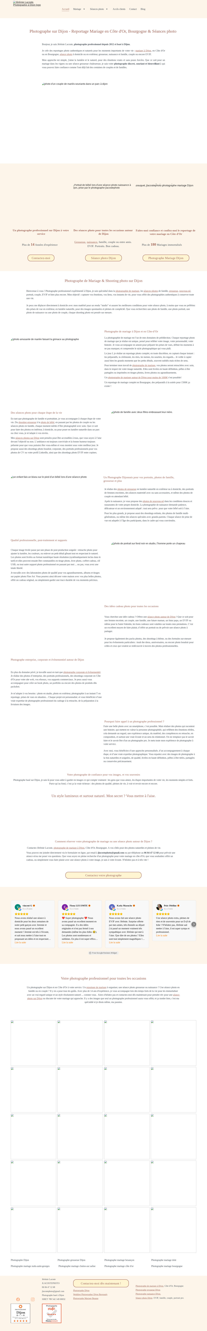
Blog (143, 9)
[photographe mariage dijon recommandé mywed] (153, 1318)
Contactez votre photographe (103, 875)
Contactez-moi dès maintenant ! (101, 1283)
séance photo (66, 54)
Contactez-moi (41, 258)
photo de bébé (47, 422)
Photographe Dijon (81, 1290)
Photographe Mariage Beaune (85, 1298)
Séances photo (97, 9)
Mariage (77, 9)
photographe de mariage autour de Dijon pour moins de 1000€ (138, 377)
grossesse (173, 291)
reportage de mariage (96, 987)
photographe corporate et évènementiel (81, 672)
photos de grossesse (126, 489)
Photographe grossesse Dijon (148, 1290)
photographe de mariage (143, 365)
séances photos (151, 291)
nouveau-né (184, 291)
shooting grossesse (27, 422)
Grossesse (79, 242)
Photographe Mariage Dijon (165, 258)
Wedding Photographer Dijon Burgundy (90, 1294)
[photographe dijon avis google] (118, 1317)
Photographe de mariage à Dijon (149, 1286)
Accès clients (119, 9)
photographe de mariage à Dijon (69, 848)
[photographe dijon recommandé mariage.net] (83, 1318)
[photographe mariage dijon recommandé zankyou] (185, 1318)
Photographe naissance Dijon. (148, 1294)
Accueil (65, 9)
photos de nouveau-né (153, 501)
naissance (92, 242)
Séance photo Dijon (103, 258)
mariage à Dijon (143, 50)
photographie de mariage (127, 291)
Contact (133, 9)
